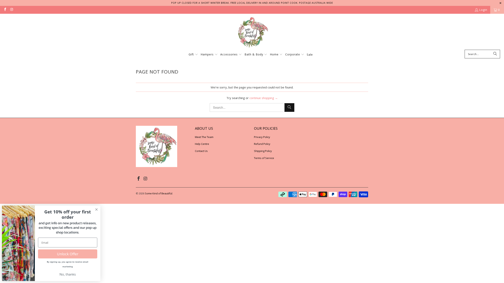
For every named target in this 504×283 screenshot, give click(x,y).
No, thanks (67, 274)
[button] (193, 55)
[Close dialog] (96, 209)
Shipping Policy (263, 151)
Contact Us (201, 151)
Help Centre (202, 144)
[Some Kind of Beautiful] (252, 33)
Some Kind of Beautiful (158, 193)
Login (483, 10)
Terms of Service (264, 158)
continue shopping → (263, 98)
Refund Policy (262, 144)
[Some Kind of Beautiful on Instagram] (12, 10)
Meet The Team (204, 137)
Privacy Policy (262, 137)
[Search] (495, 54)
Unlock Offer (67, 254)
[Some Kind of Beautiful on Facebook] (5, 10)
